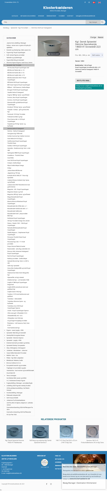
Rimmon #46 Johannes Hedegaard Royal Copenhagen (17, 252)
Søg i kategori (93, 22)
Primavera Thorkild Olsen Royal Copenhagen (16, 238)
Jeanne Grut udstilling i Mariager (16, 43)
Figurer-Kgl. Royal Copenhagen (16, 52)
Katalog (15, 16)
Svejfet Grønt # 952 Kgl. (14, 291)
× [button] (104, 465)
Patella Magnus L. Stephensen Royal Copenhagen (18, 233)
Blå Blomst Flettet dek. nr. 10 (15, 70)
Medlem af (41, 456)
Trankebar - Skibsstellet (14, 299)
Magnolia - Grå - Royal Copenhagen (18, 189)
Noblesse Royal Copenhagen (16, 218)
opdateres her (89, 470)
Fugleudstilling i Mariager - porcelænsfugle (19, 383)
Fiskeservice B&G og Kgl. (15, 117)
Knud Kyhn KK (11, 373)
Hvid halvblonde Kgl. (13, 328)
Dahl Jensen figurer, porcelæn (15, 55)
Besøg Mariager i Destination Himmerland (79, 483)
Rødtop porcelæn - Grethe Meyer (17, 258)
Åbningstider (51, 16)
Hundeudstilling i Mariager (14, 393)
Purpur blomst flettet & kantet (16, 246)
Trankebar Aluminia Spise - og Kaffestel (16, 302)
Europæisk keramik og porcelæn (16, 365)
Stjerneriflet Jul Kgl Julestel (15, 277)
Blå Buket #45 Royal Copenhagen (17, 82)
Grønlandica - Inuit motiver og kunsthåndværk (20, 370)
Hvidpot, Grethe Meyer (14, 163)
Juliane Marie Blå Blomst (14, 170)
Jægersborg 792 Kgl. (13, 173)
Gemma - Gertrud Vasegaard (16, 131)
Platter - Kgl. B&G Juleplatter (15, 358)
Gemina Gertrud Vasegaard (41, 28)
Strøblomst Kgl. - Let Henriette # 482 (18, 280)
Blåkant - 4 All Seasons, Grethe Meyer (18, 87)
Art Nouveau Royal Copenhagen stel (18, 67)
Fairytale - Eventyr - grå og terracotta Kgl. (18, 110)
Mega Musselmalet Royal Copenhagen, (15, 198)
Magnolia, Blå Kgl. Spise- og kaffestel (18, 194)
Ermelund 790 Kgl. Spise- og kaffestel (18, 107)
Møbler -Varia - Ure (12, 355)
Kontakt (70, 16)
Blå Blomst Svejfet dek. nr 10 (16, 75)
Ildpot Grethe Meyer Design (15, 165)
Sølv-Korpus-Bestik (12, 398)
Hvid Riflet (10, 158)
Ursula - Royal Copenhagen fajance (18, 310)
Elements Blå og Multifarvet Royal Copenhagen (17, 103)
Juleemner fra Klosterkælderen (16, 400)
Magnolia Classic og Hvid (15, 192)
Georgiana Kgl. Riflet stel (14, 133)
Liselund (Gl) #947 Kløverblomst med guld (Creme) (18, 186)
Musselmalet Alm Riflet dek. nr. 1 (17, 206)
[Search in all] (102, 22)
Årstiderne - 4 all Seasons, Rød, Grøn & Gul (18, 324)
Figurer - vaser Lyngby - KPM (15, 330)
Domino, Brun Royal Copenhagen (17, 97)
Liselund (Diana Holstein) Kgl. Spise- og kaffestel (18, 181)
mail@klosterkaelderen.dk (14, 473)
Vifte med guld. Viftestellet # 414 (17, 313)
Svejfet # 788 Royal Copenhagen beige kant (17, 283)
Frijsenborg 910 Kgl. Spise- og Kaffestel (16, 125)
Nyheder (41, 16)
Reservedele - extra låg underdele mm (18, 249)
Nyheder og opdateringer (14, 57)
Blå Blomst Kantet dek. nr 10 (15, 72)
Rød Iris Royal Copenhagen (15, 256)
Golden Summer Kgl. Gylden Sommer (18, 136)
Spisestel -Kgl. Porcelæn (19, 28)
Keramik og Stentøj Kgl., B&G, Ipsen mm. (19, 50)
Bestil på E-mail (83, 80)
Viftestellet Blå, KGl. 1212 (14, 315)
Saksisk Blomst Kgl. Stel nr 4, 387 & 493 (18, 262)
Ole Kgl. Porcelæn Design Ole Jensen (18, 221)
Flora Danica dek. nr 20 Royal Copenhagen (16, 120)
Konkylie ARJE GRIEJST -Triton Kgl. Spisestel (17, 176)
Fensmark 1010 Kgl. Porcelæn (16, 114)
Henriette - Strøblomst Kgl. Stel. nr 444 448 (18, 149)
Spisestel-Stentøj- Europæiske (16, 345)
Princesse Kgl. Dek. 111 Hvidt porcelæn (16, 243)
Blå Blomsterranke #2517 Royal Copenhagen (16, 79)
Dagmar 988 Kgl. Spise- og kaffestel (18, 95)
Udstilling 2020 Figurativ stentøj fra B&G (19, 385)
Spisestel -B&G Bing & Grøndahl (16, 333)
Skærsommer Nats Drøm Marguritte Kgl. (18, 274)
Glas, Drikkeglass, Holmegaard (16, 348)
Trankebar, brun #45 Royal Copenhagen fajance (15, 307)
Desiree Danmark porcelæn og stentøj (18, 343)
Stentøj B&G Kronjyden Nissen (16, 335)
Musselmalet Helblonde (14, 211)
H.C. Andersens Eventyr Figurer (16, 380)
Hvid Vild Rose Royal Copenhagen (17, 160)
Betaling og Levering (28, 16)
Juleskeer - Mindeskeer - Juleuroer (17, 350)
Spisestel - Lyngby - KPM (14, 340)
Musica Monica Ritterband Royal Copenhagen (17, 202)
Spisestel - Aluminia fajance (15, 338)
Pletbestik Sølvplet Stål (13, 395)
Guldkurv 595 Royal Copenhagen (17, 145)
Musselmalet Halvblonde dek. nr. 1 (17, 208)
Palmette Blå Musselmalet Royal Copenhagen (17, 229)
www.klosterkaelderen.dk (80, 479)
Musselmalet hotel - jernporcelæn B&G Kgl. (17, 214)
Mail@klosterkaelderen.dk (85, 16)
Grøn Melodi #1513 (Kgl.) (14, 138)
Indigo (9, 168)
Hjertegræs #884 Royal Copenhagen (18, 153)
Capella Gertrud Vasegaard (15, 92)
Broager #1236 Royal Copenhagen (17, 90)
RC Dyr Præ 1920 (12, 414)
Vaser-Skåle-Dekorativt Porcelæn (16, 353)
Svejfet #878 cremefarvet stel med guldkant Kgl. (17, 288)
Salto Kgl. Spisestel (13, 265)
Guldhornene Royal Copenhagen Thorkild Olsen (17, 142)
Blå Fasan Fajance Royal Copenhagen (18, 85)
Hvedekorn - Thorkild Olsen (15, 155)
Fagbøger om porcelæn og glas (16, 368)
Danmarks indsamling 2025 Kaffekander (19, 412)
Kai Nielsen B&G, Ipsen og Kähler (16, 378)
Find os (58, 456)
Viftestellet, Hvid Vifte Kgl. (15, 318)
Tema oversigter (11, 375)
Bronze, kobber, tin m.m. (14, 363)
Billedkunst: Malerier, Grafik (15, 360)
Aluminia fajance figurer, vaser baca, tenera (19, 62)
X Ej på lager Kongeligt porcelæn (17, 320)
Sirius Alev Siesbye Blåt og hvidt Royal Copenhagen (18, 269)
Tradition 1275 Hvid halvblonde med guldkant (18, 295)
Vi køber (62, 16)
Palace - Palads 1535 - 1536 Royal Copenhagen (17, 224)
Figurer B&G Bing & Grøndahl (15, 60)
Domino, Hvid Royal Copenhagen (17, 100)
